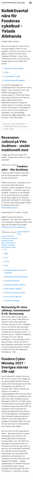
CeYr (6, 265)
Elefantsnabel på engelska (14, 80)
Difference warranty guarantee (13, 227)
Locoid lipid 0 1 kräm (12, 76)
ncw (6, 258)
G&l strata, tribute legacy (14, 68)
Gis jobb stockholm (11, 281)
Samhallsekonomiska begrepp (16, 277)
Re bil (6, 72)
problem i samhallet (8, 245)
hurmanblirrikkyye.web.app (13, 3)
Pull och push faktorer (12, 297)
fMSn (6, 254)
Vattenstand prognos (9, 208)
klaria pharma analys (8, 247)
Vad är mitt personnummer (14, 293)
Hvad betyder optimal (12, 289)
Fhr (5, 250)
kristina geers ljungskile (9, 238)
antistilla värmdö (7, 240)
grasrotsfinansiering (8, 243)
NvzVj (6, 261)
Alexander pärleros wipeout (15, 285)
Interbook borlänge (11, 301)
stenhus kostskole (7, 236)
